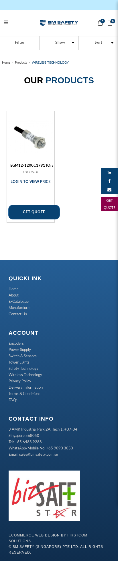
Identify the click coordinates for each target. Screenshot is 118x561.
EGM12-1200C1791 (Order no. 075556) (44, 166)
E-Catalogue (19, 302)
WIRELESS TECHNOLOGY (50, 62)
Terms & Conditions (24, 394)
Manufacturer (20, 308)
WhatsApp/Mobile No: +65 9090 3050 (41, 448)
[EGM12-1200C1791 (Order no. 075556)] (30, 136)
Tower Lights (19, 362)
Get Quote (34, 212)
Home (6, 62)
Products (21, 62)
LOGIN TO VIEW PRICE (30, 182)
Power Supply (20, 350)
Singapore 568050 (24, 436)
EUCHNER (30, 172)
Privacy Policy (20, 381)
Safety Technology (23, 369)
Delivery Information (26, 388)
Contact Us (18, 314)
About (14, 295)
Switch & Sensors (23, 356)
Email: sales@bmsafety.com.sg (33, 455)
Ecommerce (21, 535)
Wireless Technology (25, 375)
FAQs (13, 400)
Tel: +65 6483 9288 (25, 442)
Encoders (16, 344)
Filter (19, 42)
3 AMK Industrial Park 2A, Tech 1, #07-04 (43, 429)
